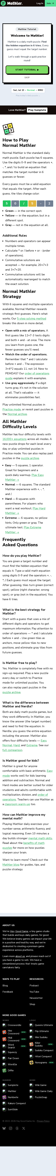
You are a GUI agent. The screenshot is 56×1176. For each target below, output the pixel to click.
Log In (40, 3)
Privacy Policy (43, 1121)
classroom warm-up (17, 804)
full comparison (12, 750)
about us (20, 956)
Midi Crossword (17, 1039)
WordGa (12, 1064)
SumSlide (13, 1109)
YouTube (34, 992)
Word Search (16, 1046)
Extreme (31, 745)
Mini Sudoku (41, 1037)
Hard (16, 745)
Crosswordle (14, 1025)
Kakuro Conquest (17, 1103)
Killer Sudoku (43, 1044)
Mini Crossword (17, 1032)
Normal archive (17, 414)
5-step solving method (31, 318)
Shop (32, 1004)
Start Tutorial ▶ (27, 69)
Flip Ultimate (42, 1031)
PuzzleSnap (41, 1097)
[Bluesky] (4, 1128)
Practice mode (11, 409)
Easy (43, 740)
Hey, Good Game (19, 931)
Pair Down (13, 1058)
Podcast (34, 985)
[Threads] (17, 1128)
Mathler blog (10, 864)
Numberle (13, 1097)
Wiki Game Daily (44, 1091)
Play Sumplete (37, 110)
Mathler (12, 1091)
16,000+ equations (14, 439)
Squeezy (12, 1052)
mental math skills (40, 838)
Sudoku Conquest (44, 1050)
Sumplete (13, 1085)
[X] (23, 1128)
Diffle (11, 1070)
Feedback (7, 992)
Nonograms (44, 1062)
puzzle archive (30, 458)
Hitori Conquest (43, 1056)
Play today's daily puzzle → (28, 95)
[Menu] (3, 3)
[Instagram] (10, 1128)
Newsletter (36, 998)
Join (49, 3)
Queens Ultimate (44, 1025)
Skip (27, 77)
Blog (5, 985)
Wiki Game (41, 1085)
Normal (7, 745)
